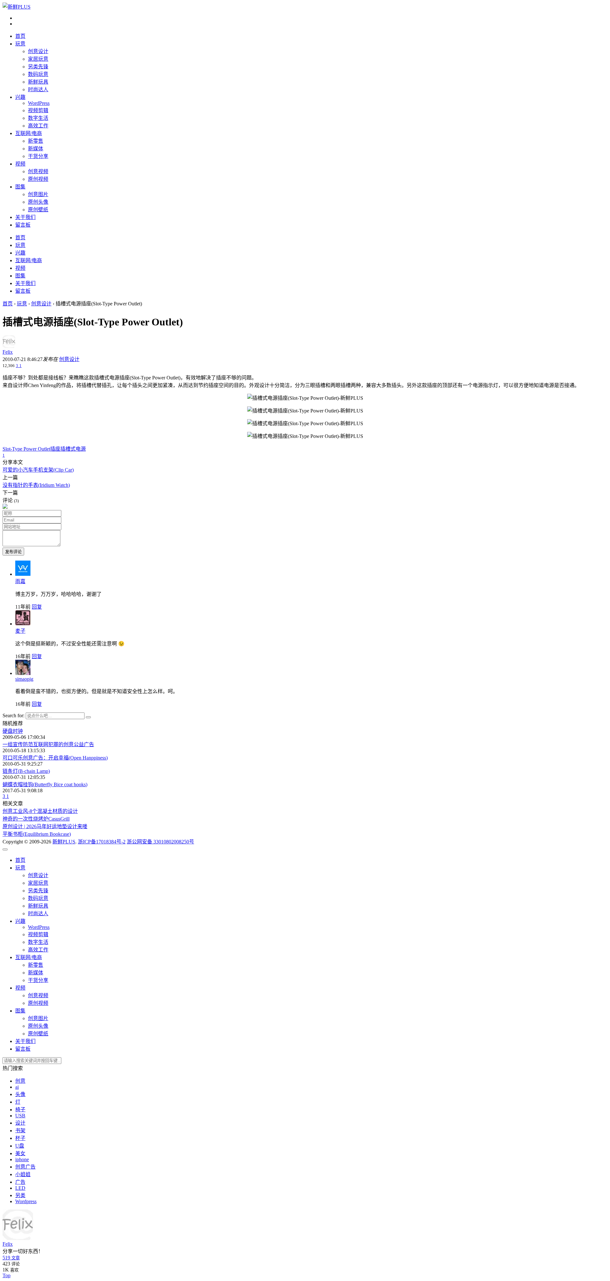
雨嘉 (20, 581)
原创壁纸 (38, 209)
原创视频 (38, 179)
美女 (20, 1153)
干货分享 (38, 156)
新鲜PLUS (63, 841)
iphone (22, 1159)
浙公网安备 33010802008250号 (160, 841)
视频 (20, 164)
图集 (20, 186)
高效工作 (38, 125)
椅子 (20, 1109)
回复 (37, 607)
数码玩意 (38, 74)
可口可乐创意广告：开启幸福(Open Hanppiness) (55, 757)
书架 (20, 1130)
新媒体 (35, 148)
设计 (20, 1123)
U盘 (19, 1145)
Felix (8, 352)
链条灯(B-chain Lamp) (26, 771)
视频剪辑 (38, 110)
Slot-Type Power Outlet (26, 449)
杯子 (20, 1138)
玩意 (20, 43)
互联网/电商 (28, 133)
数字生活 (38, 118)
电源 (81, 449)
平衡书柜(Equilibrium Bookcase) (37, 834)
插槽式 (68, 449)
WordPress (39, 103)
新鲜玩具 (38, 82)
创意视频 (38, 171)
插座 (55, 449)
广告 (20, 1182)
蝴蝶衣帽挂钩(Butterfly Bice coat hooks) (45, 784)
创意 (20, 1081)
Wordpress (26, 1201)
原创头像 (38, 202)
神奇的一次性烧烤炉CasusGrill (36, 818)
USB (20, 1115)
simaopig (24, 679)
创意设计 (38, 51)
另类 (20, 1195)
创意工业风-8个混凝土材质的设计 (40, 811)
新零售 (35, 141)
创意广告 (25, 1166)
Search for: (13, 715)
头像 (20, 1094)
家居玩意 (38, 59)
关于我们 (25, 217)
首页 (20, 36)
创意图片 (38, 194)
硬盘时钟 (13, 731)
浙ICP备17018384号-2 (101, 841)
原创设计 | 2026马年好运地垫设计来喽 (45, 826)
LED (20, 1188)
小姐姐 (22, 1174)
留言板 (22, 225)
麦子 (20, 631)
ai (17, 1087)
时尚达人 (38, 89)
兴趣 (20, 97)
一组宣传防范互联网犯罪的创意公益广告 (48, 744)
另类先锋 (38, 66)
